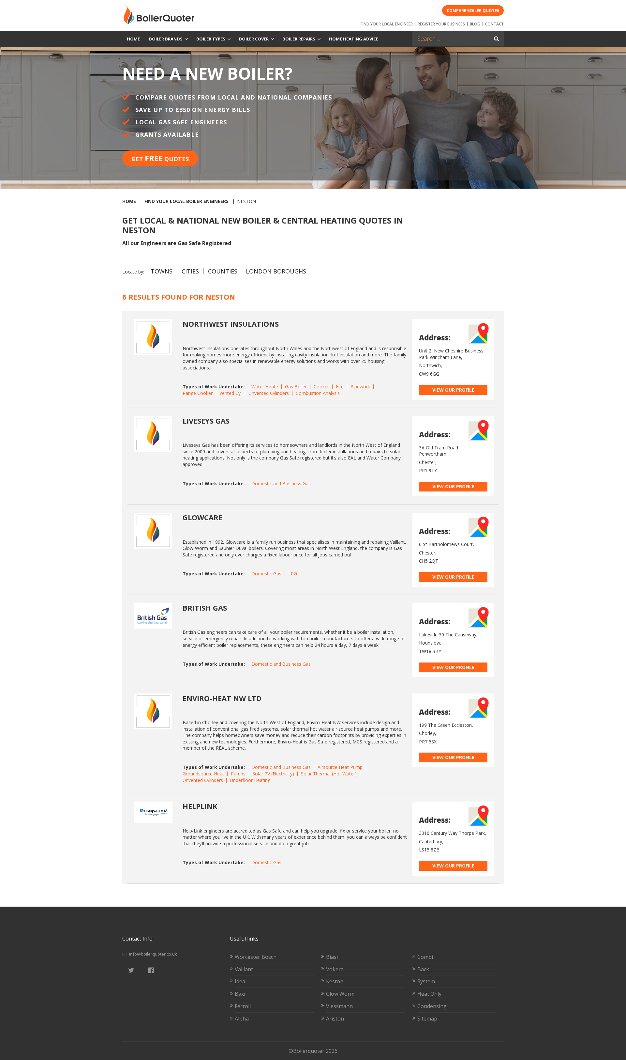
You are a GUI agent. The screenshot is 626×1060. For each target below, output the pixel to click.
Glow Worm (340, 993)
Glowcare (202, 517)
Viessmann (339, 1006)
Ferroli (243, 1006)
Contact (494, 24)
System (426, 981)
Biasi (332, 956)
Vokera (335, 969)
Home (133, 39)
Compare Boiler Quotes (473, 10)
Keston (334, 981)
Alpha (242, 1018)
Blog (475, 24)
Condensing (432, 1006)
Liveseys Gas (206, 421)
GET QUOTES (160, 158)
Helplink (200, 806)
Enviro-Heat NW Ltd (222, 698)
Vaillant (244, 969)
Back (423, 969)
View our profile (453, 390)
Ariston (335, 1018)
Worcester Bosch (255, 956)
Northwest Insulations (231, 324)
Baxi (240, 993)
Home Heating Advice (353, 39)
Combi (425, 956)
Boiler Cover (254, 39)
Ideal (240, 981)
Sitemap (427, 1018)
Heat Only (429, 993)
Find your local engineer (387, 24)
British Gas (205, 608)
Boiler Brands (166, 39)
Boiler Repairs (298, 39)
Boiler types (210, 39)
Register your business (441, 24)
